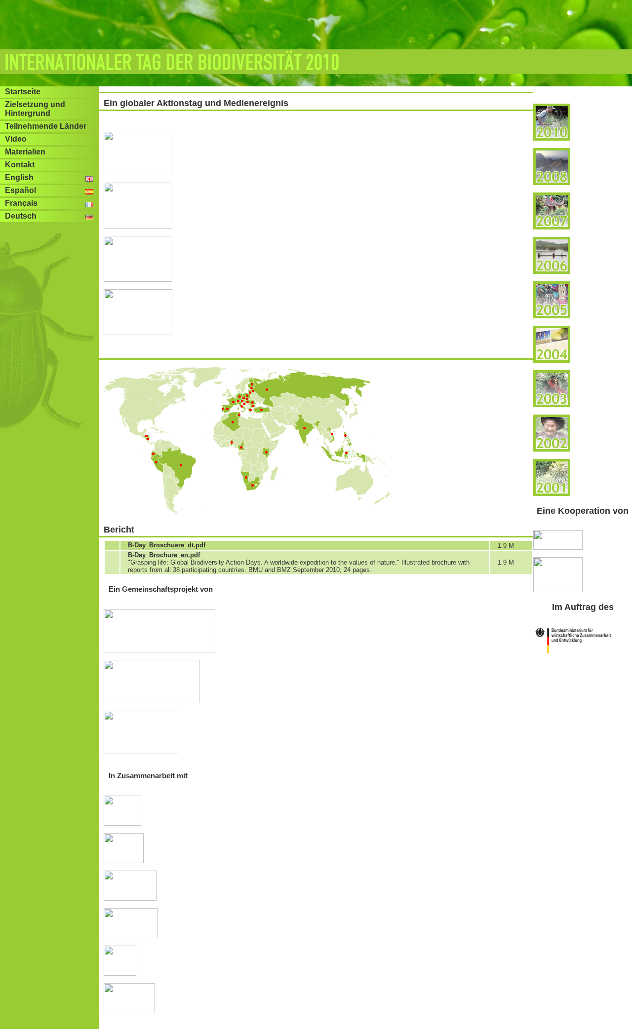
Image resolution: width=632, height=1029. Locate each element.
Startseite (22, 91)
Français (21, 203)
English (19, 177)
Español (20, 190)
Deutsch (21, 216)
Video (16, 139)
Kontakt (20, 164)
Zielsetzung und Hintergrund (35, 108)
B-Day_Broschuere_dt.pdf (166, 545)
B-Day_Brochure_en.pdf (164, 555)
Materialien (25, 152)
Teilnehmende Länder (45, 126)
